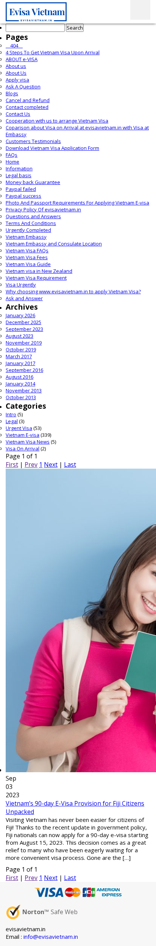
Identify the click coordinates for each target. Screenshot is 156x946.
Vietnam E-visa (22, 434)
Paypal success (23, 195)
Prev (31, 464)
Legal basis (18, 175)
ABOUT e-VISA (21, 59)
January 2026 (20, 315)
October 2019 (21, 349)
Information (19, 168)
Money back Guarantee (33, 182)
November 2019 (24, 342)
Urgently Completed (28, 230)
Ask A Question (23, 86)
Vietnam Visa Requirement (36, 277)
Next (51, 464)
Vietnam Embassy (26, 236)
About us (16, 66)
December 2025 (23, 322)
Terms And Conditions (31, 223)
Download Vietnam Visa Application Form (52, 148)
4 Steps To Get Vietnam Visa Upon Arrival (53, 52)
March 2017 (19, 356)
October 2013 (21, 397)
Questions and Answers (33, 216)
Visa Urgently (21, 284)
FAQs (11, 154)
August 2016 (19, 376)
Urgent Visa (19, 428)
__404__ (14, 45)
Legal (12, 421)
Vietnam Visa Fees (27, 257)
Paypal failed (21, 189)
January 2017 (20, 363)
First (12, 464)
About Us (16, 72)
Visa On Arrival (22, 448)
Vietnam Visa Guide (28, 264)
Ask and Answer (24, 298)
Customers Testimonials (33, 141)
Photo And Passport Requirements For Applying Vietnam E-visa (77, 202)
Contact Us (18, 113)
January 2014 (20, 383)
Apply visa (17, 79)
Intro (11, 414)
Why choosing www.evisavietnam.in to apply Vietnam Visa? (73, 291)
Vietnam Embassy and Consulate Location (54, 243)
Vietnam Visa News (28, 441)
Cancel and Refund (28, 100)
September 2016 (24, 370)
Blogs (12, 93)
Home (12, 161)
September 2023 (24, 329)
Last (70, 464)
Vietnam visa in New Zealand (39, 271)
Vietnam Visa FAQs (27, 250)
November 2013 (24, 390)
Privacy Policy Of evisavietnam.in (43, 209)
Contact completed (27, 107)
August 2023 (19, 335)
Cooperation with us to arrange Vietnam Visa (57, 120)
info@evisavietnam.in (50, 936)
